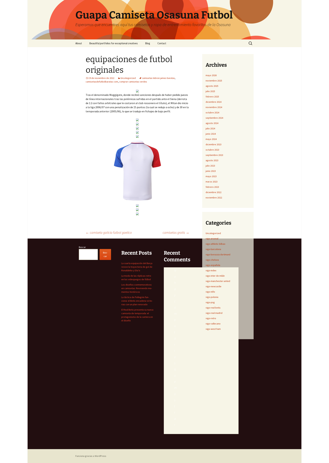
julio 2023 (210, 165)
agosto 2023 (212, 160)
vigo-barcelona (213, 249)
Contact (161, 43)
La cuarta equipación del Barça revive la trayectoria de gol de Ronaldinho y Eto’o (136, 267)
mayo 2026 (211, 75)
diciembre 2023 (213, 144)
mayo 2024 (211, 139)
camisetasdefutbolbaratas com (102, 81)
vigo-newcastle (213, 286)
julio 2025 (210, 91)
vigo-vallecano (213, 323)
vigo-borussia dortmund (218, 254)
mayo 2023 (211, 176)
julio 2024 (210, 128)
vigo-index (211, 270)
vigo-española (213, 265)
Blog (147, 43)
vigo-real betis (213, 307)
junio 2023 (211, 171)
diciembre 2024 (213, 101)
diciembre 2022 (213, 192)
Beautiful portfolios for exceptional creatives (113, 43)
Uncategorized (128, 78)
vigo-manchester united (218, 281)
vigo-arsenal (212, 238)
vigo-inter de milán (215, 275)
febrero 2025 (212, 96)
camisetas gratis (176, 232)
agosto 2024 (212, 123)
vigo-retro (211, 318)
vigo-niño (210, 291)
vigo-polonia (212, 297)
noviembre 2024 (214, 107)
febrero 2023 (212, 186)
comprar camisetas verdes (133, 81)
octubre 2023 (212, 149)
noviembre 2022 (214, 197)
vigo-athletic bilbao (215, 243)
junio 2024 (211, 133)
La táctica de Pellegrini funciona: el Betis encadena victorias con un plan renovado (137, 301)
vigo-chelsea (212, 259)
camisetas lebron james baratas (158, 78)
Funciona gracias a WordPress (90, 456)
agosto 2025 (212, 85)
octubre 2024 (212, 112)
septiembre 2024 (214, 117)
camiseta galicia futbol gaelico (109, 232)
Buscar (82, 247)
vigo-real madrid (214, 312)
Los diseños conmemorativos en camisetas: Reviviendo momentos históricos (136, 288)
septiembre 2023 (214, 155)
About (78, 43)
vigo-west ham (213, 328)
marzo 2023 (211, 181)
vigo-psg (210, 302)
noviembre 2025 (214, 80)
